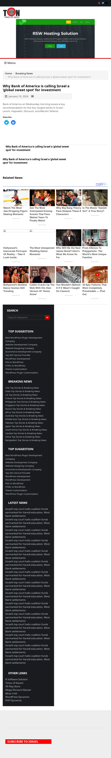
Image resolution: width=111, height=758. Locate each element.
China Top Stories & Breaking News (22, 436)
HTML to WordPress (15, 365)
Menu (11, 63)
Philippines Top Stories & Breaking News (25, 401)
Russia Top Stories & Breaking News (23, 408)
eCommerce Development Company (23, 351)
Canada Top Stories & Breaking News (23, 433)
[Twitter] (103, 3)
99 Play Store (12, 686)
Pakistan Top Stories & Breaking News (24, 422)
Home (8, 73)
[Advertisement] (37, 134)
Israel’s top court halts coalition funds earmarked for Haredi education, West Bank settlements (27, 512)
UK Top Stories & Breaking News (21, 394)
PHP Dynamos (13, 700)
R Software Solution (16, 679)
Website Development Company (21, 344)
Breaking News (24, 73)
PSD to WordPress (14, 362)
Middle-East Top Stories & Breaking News (25, 419)
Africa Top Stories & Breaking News (22, 412)
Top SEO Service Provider (17, 355)
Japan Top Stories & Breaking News (22, 426)
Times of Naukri (14, 683)
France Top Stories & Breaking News (23, 398)
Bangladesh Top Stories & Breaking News (25, 440)
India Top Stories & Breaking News (22, 391)
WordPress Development (17, 358)
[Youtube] (99, 3)
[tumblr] (106, 3)
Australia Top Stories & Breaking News (24, 415)
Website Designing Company (19, 348)
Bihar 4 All (11, 693)
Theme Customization (16, 369)
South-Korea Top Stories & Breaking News (26, 429)
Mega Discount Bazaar (18, 689)
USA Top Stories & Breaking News (22, 387)
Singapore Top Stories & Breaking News (25, 405)
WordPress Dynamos (17, 697)
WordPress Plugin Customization (21, 372)
